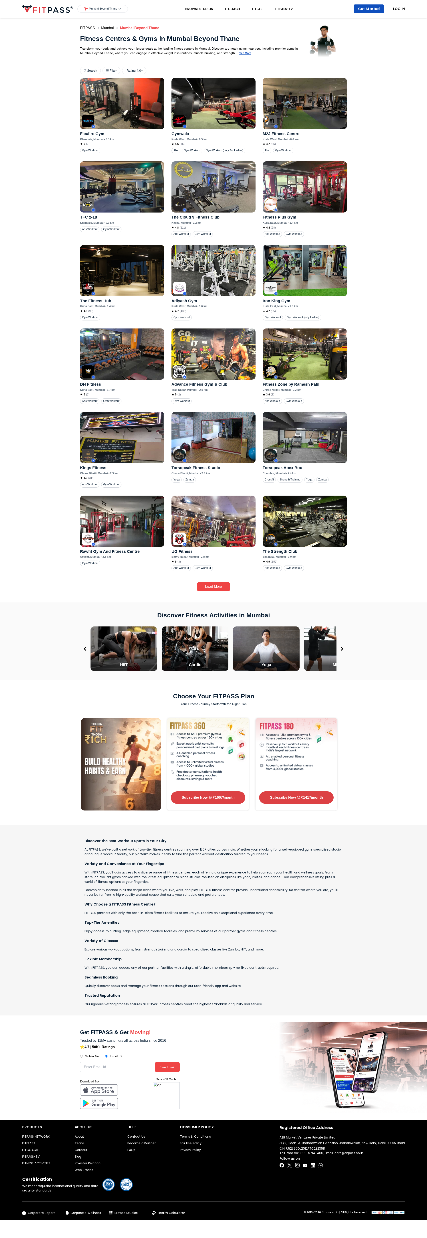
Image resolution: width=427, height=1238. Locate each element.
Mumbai (107, 28)
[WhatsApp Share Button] (320, 1165)
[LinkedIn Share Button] (313, 1165)
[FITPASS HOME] (47, 9)
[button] (102, 9)
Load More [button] (213, 586)
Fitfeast (257, 9)
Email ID (116, 1056)
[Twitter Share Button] (289, 1165)
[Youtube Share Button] (305, 1165)
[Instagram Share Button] (297, 1165)
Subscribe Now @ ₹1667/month (208, 797)
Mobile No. (92, 1056)
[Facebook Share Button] (282, 1165)
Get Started (369, 8)
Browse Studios (199, 9)
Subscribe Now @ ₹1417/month (296, 797)
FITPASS (87, 28)
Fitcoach (232, 9)
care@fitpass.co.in (348, 1153)
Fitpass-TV (284, 9)
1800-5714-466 (311, 1153)
